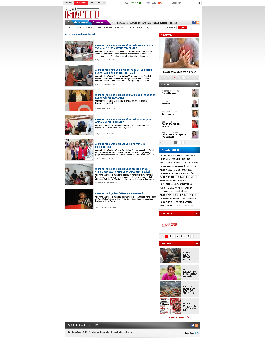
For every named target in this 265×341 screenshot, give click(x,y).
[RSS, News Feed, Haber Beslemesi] (197, 22)
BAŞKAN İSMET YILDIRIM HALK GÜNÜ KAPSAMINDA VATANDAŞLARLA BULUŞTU (177, 175)
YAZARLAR (164, 84)
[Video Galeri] (99, 22)
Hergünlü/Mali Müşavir (174, 134)
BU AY (171, 317)
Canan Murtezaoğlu (169, 113)
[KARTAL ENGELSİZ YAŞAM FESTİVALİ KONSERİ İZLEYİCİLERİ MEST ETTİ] (169, 225)
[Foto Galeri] (81, 22)
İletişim (89, 325)
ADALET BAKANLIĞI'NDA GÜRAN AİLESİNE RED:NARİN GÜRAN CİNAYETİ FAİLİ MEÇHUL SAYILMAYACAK (190, 273)
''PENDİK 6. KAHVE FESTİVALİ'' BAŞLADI (178, 156)
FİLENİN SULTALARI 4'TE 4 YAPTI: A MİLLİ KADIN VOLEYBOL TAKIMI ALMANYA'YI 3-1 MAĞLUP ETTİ (189, 307)
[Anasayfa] (68, 22)
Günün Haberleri (81, 3)
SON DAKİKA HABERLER (169, 150)
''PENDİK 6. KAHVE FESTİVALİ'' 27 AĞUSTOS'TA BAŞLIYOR (176, 189)
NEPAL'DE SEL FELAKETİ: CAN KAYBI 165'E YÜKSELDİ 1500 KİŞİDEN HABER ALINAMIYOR (179, 168)
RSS (96, 325)
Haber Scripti (190, 333)
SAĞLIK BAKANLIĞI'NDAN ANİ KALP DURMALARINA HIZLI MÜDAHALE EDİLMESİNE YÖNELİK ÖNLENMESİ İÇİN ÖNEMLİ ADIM (179, 73)
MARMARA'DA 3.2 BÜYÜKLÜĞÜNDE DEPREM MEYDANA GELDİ (176, 171)
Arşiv (91, 3)
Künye (81, 325)
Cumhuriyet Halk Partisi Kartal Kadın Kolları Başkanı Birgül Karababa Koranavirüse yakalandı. (125, 99)
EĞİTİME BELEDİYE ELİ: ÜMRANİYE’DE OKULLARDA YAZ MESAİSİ (177, 207)
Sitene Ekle (101, 3)
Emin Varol (166, 102)
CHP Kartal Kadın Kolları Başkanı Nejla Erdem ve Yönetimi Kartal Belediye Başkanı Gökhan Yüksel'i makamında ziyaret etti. (123, 123)
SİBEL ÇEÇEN (171, 124)
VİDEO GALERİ (166, 214)
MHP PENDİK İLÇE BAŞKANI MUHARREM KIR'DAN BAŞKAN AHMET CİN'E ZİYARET (178, 178)
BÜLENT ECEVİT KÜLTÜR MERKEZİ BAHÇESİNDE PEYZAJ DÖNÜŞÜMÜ (176, 203)
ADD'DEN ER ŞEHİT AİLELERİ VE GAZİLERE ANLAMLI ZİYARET (175, 193)
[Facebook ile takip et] (194, 22)
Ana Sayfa (68, 3)
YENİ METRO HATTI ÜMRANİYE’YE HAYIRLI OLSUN (179, 196)
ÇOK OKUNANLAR (167, 243)
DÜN (188, 317)
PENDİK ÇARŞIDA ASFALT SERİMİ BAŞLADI (176, 186)
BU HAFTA (180, 317)
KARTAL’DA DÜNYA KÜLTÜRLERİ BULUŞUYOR (175, 182)
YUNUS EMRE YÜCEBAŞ (170, 92)
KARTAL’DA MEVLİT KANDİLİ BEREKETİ (178, 199)
